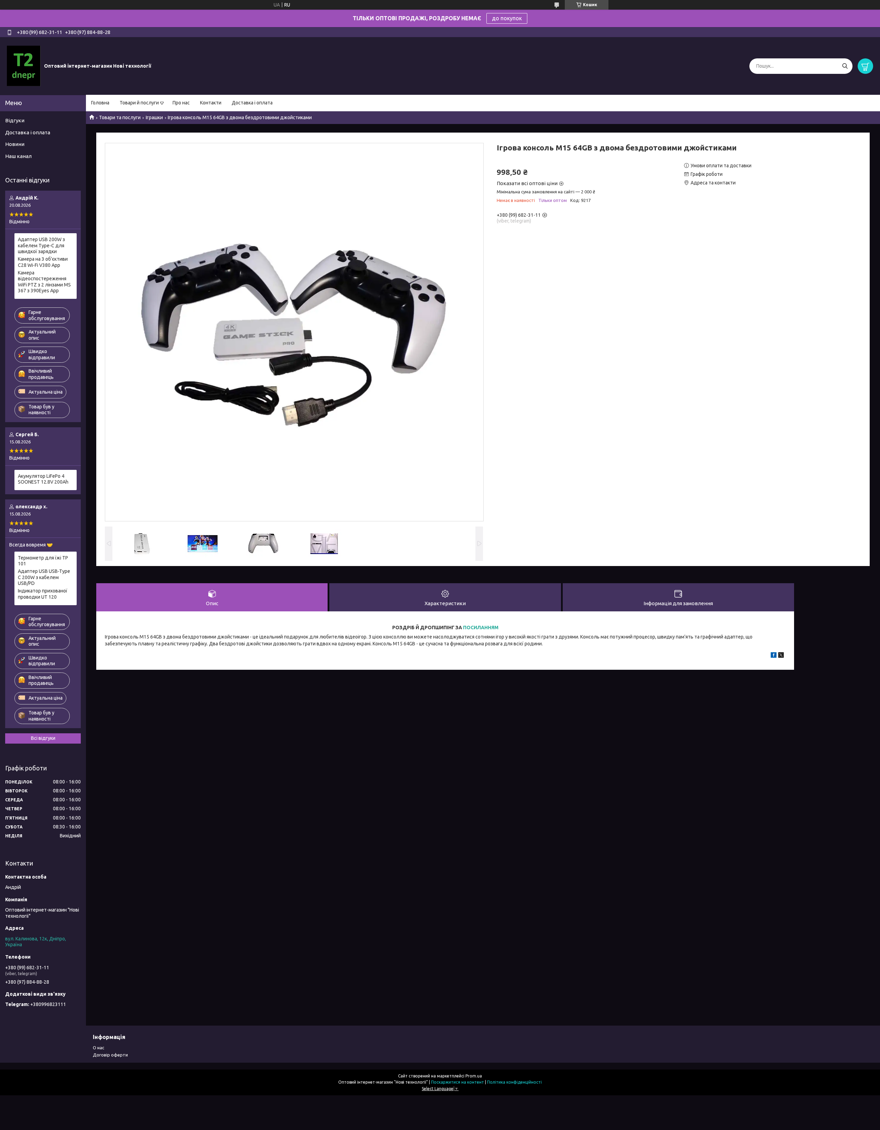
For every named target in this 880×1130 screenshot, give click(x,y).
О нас (98, 1047)
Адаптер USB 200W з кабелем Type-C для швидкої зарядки (41, 245)
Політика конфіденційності (514, 1082)
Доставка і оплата (252, 102)
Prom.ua (473, 1076)
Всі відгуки (43, 738)
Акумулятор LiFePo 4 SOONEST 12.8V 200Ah (43, 479)
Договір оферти (110, 1054)
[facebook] (774, 656)
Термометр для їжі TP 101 (43, 561)
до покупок (507, 18)
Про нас (181, 102)
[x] (781, 656)
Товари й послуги (139, 102)
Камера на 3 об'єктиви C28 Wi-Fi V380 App (43, 262)
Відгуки (14, 120)
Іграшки (154, 117)
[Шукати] (844, 66)
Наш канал (18, 156)
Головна (100, 102)
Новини (14, 144)
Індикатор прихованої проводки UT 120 (42, 594)
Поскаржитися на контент (457, 1082)
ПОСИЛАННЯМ (480, 627)
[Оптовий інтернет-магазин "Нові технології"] (24, 65)
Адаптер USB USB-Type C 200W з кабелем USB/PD (44, 577)
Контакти (210, 102)
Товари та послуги (120, 117)
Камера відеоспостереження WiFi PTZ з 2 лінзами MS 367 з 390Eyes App (44, 282)
